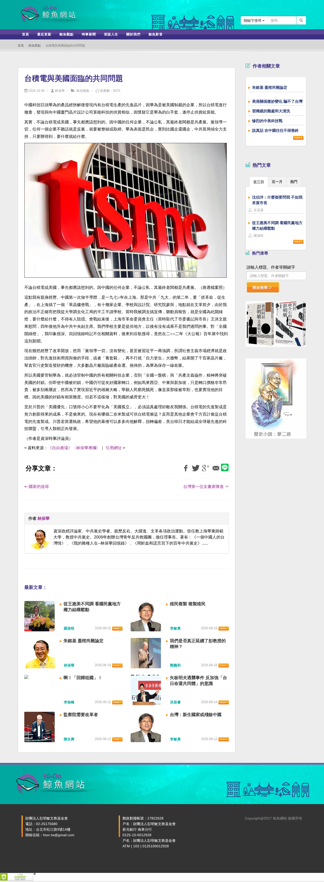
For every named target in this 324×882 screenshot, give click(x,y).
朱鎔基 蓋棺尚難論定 (84, 640)
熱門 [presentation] (293, 182)
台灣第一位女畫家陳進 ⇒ (206, 486)
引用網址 (114, 448)
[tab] (258, 181)
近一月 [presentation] (277, 182)
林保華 (60, 91)
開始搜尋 (260, 288)
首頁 (21, 45)
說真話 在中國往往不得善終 (275, 130)
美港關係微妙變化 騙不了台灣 (277, 101)
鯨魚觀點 (35, 45)
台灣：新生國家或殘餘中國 (195, 714)
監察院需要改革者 (81, 714)
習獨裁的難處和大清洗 (271, 111)
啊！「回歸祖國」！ (83, 677)
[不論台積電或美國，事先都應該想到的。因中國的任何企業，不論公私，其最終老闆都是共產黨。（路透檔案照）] (125, 213)
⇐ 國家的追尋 (36, 486)
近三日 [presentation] (258, 182)
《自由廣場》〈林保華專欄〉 (74, 448)
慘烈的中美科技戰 (267, 121)
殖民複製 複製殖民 (188, 603)
